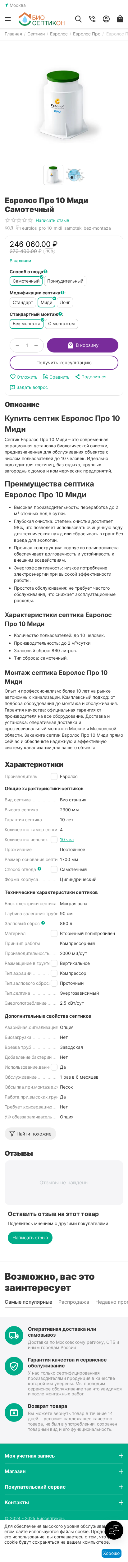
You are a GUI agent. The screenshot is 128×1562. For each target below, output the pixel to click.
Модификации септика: (38, 292)
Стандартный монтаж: (36, 314)
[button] (90, 377)
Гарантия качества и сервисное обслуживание (67, 1363)
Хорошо (111, 1553)
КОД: (10, 227)
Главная (13, 33)
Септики (36, 33)
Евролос (59, 33)
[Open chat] (114, 1530)
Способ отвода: (29, 271)
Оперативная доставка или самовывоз (62, 1332)
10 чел (67, 839)
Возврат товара (47, 1406)
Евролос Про (86, 33)
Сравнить (59, 377)
